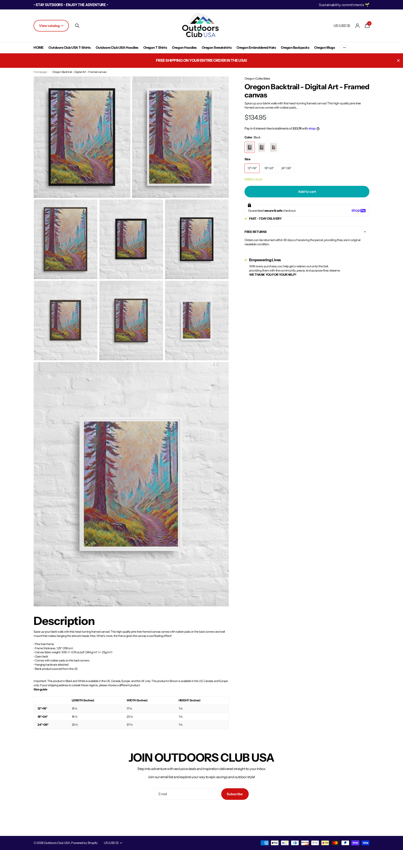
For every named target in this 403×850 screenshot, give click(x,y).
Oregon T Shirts (155, 47)
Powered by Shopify (84, 843)
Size (247, 159)
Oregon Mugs (324, 47)
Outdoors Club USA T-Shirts (69, 47)
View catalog (49, 26)
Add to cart (307, 191)
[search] (77, 25)
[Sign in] (357, 25)
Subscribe (235, 794)
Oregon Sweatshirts (217, 47)
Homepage (40, 71)
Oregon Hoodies (184, 47)
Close (398, 60)
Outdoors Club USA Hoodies (117, 47)
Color (253, 137)
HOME (38, 47)
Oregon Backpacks (295, 47)
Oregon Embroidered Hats (256, 47)
